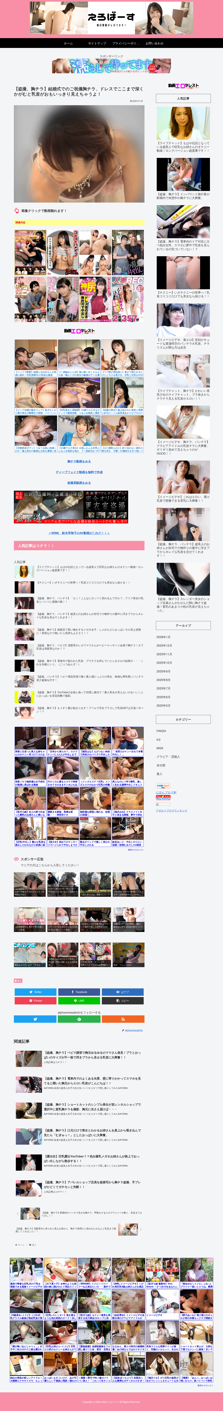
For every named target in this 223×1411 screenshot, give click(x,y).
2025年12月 (164, 645)
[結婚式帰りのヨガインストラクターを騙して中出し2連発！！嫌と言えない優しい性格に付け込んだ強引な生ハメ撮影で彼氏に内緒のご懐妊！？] (95, 321)
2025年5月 (164, 705)
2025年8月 (164, 680)
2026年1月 (164, 637)
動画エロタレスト (136, 849)
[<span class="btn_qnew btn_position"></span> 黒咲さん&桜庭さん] (128, 274)
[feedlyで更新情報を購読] (79, 1019)
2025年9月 (164, 671)
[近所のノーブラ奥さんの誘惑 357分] (128, 321)
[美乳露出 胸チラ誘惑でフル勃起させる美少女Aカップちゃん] (63, 321)
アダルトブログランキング (171, 810)
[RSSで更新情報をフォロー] (123, 1019)
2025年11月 (164, 654)
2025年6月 (164, 697)
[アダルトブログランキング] (163, 804)
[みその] (95, 274)
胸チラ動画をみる (79, 461)
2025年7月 (164, 688)
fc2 (158, 739)
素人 (19, 980)
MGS (160, 748)
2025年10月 (164, 662)
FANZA (161, 731)
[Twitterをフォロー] (35, 1019)
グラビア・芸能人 (168, 756)
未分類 (161, 765)
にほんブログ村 (166, 792)
